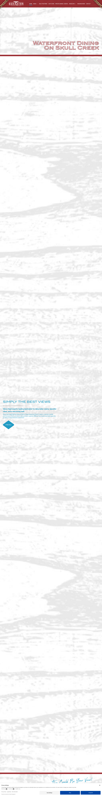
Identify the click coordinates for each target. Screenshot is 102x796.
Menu (34, 3)
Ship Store (51, 3)
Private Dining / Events (61, 3)
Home (30, 3)
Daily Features (43, 3)
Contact (88, 3)
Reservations (81, 3)
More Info (72, 3)
